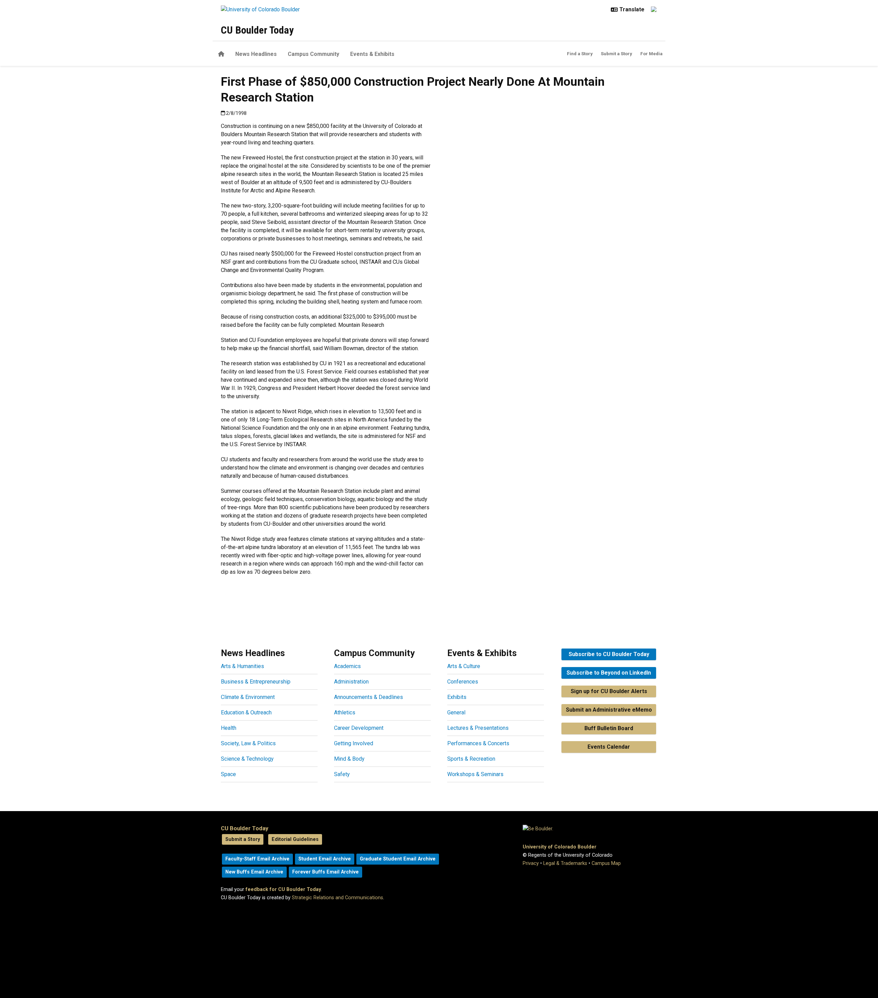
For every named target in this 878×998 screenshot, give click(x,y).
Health (228, 728)
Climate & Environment (248, 697)
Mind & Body (349, 759)
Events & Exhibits (372, 54)
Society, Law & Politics (248, 743)
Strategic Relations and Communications (337, 898)
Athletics (344, 712)
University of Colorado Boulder (559, 847)
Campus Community (313, 54)
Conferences (462, 681)
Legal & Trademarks (565, 863)
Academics (347, 666)
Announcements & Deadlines (368, 697)
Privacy (531, 863)
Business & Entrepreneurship (255, 681)
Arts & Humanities (242, 666)
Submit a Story (616, 53)
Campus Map (606, 863)
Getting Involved (353, 743)
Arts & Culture (463, 666)
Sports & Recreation (471, 759)
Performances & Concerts (478, 743)
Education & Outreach (246, 712)
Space (228, 774)
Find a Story (580, 53)
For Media (651, 53)
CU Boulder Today (257, 30)
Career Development (358, 728)
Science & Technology (247, 759)
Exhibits (456, 697)
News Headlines (256, 54)
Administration (351, 681)
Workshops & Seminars (475, 774)
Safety (342, 774)
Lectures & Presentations (478, 728)
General (456, 712)
